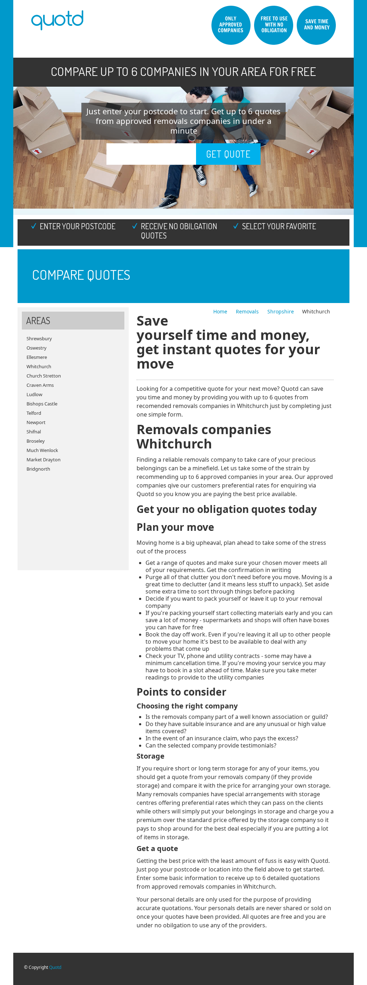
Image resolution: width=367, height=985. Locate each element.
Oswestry (37, 348)
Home (221, 311)
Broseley (36, 441)
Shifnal (34, 431)
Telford (34, 413)
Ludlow (34, 394)
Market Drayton (44, 459)
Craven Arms (40, 385)
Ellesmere (37, 357)
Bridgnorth (38, 469)
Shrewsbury (39, 338)
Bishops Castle (42, 403)
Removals (248, 311)
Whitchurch (39, 366)
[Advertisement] (73, 518)
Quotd (55, 967)
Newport (36, 422)
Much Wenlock (42, 450)
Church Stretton (44, 376)
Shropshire (280, 311)
